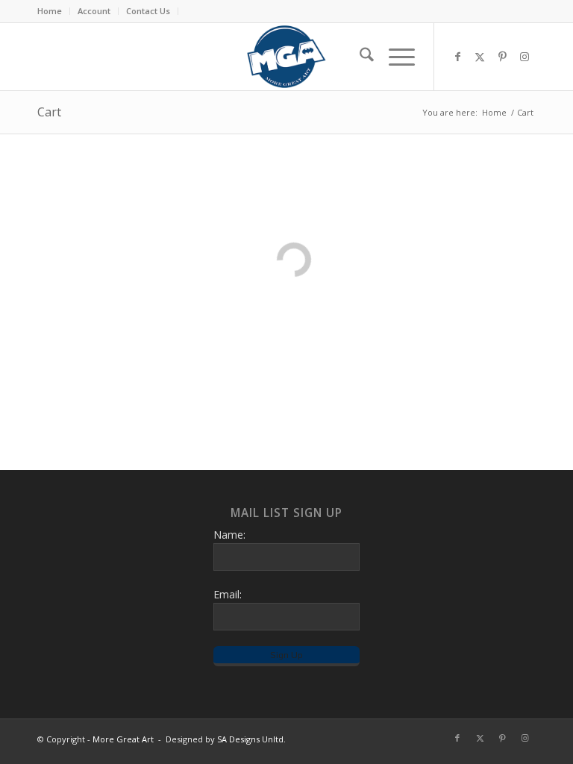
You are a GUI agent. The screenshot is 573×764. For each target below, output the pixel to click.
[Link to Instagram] (524, 57)
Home (49, 10)
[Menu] (394, 56)
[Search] (359, 56)
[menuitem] (53, 11)
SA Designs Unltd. (251, 739)
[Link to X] (480, 57)
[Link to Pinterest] (502, 57)
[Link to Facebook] (457, 57)
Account (94, 10)
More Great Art (123, 739)
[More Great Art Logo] (286, 56)
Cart (49, 112)
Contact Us (148, 10)
